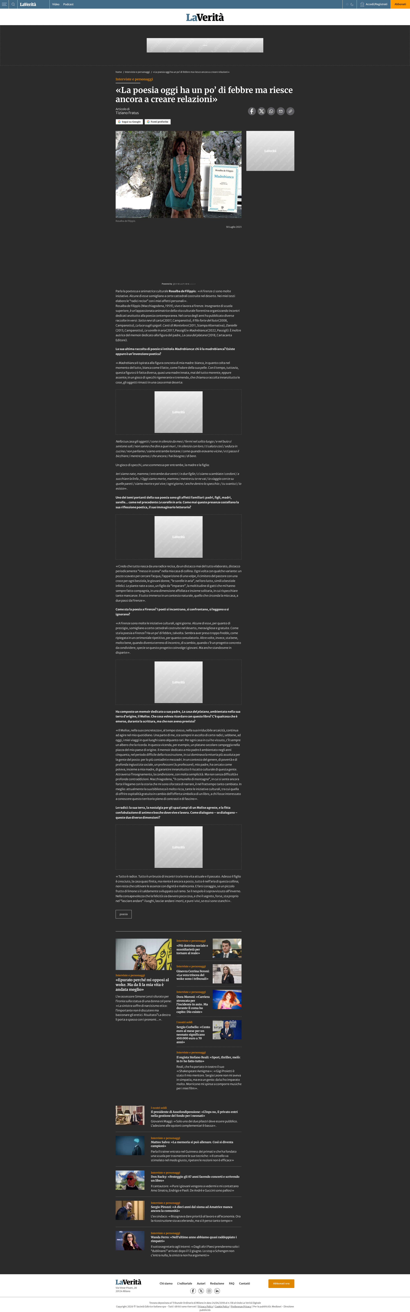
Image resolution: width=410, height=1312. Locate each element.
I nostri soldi (184, 1022)
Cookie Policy (222, 1306)
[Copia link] (290, 111)
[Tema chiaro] (347, 4)
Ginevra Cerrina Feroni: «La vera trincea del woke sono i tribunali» (192, 975)
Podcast (68, 4)
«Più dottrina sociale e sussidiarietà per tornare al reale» (192, 949)
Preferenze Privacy (241, 1306)
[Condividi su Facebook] (252, 111)
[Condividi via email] (281, 111)
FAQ (231, 1283)
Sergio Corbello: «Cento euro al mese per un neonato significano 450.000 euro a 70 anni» (193, 1034)
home (119, 72)
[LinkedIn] (217, 1291)
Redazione (217, 1283)
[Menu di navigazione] (4, 4)
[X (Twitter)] (201, 1291)
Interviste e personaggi (137, 72)
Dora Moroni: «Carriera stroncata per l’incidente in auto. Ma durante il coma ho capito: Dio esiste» (193, 1004)
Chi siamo (166, 1283)
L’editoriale (184, 1283)
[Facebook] (193, 1291)
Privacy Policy (205, 1306)
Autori (201, 1283)
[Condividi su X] (262, 111)
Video (55, 4)
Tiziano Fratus (127, 113)
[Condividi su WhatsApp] (271, 111)
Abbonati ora (281, 1283)
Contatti (244, 1283)
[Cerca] (13, 4)
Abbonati (400, 4)
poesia (124, 914)
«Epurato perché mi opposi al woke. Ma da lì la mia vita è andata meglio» (142, 985)
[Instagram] (209, 1291)
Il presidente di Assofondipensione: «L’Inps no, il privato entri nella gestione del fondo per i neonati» (194, 1113)
